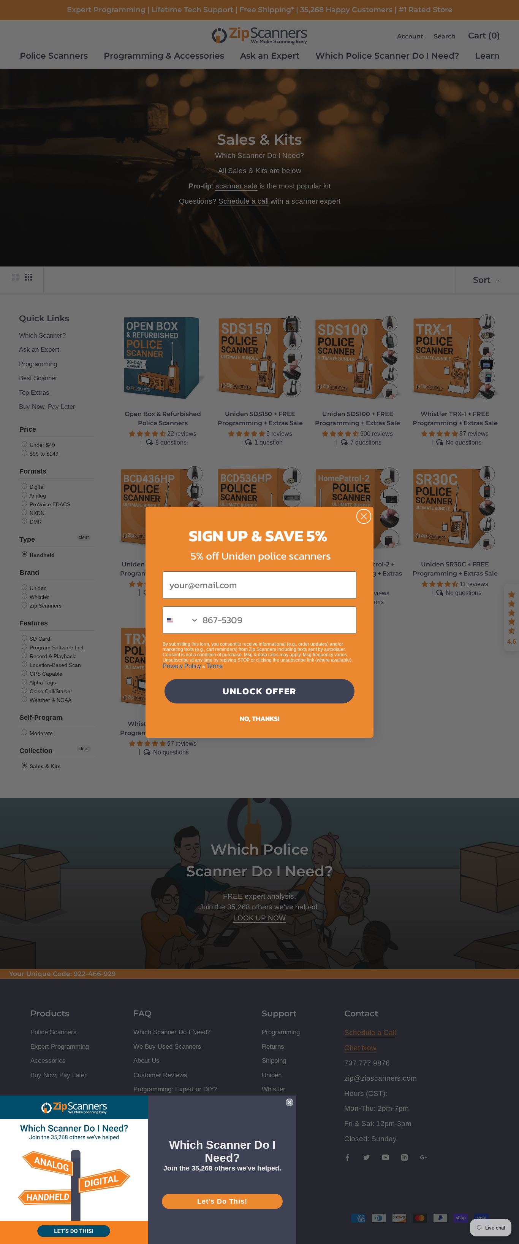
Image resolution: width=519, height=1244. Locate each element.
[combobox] (181, 620)
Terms (214, 666)
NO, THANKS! (259, 718)
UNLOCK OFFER (259, 691)
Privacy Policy (182, 666)
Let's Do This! (222, 1201)
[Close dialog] (363, 516)
